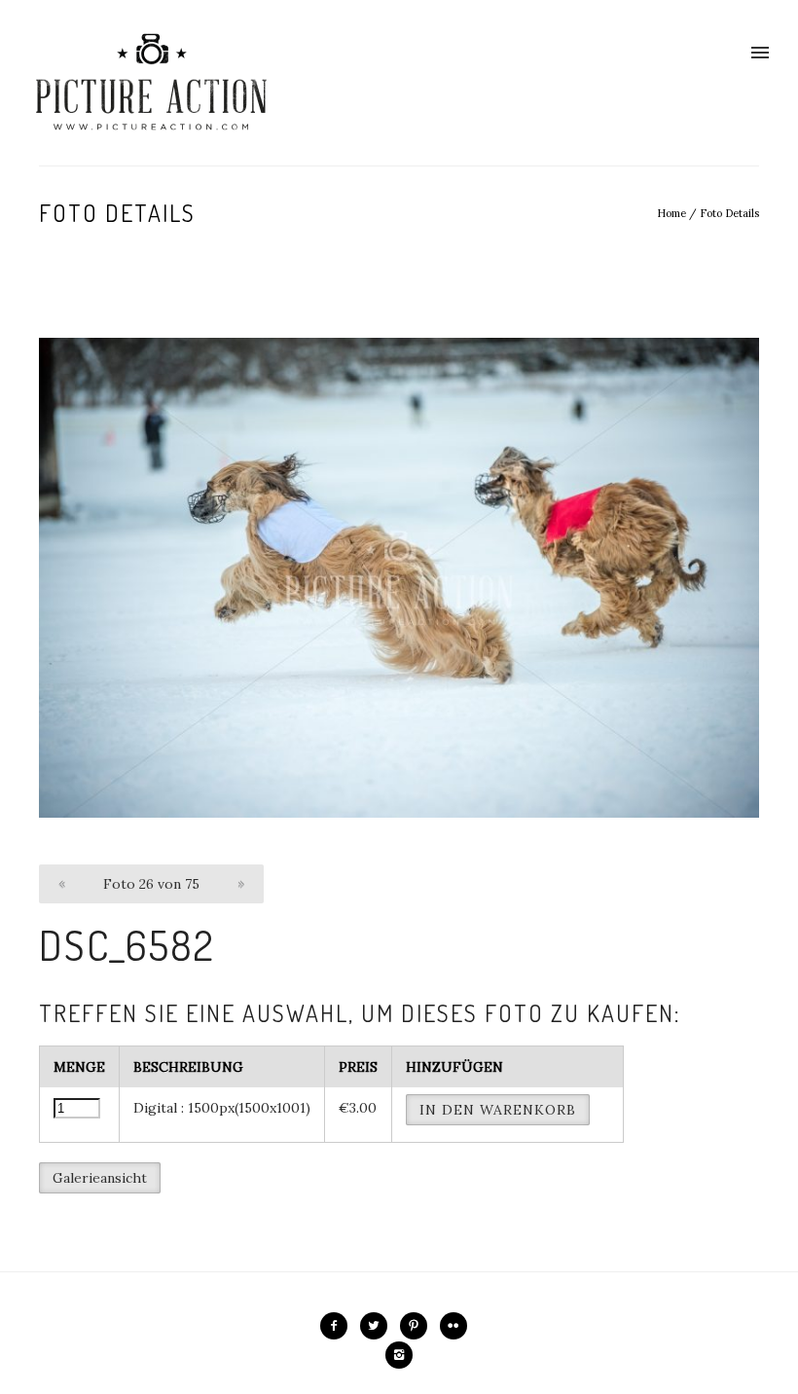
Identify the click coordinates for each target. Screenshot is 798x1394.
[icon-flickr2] (458, 1325)
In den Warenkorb (497, 1110)
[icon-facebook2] (338, 1325)
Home (671, 213)
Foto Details (729, 213)
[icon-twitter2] (378, 1325)
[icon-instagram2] (399, 1355)
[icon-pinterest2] (418, 1325)
